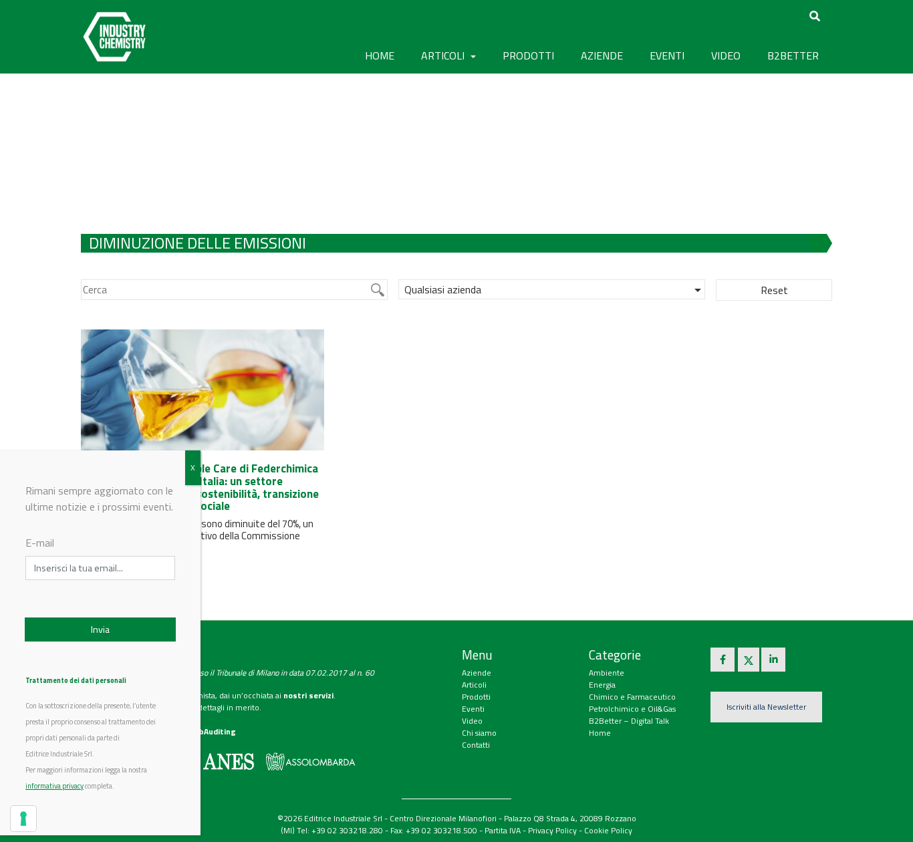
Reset (774, 290)
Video (472, 720)
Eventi (473, 708)
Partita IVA (503, 830)
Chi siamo (479, 732)
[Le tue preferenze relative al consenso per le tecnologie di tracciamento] (23, 818)
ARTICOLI (444, 55)
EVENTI (667, 55)
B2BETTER (793, 55)
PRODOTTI (528, 55)
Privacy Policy (552, 830)
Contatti (476, 744)
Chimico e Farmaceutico (632, 696)
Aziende (476, 672)
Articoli (474, 684)
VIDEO (726, 55)
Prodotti (476, 696)
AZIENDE (602, 55)
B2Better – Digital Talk (629, 720)
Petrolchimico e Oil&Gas (632, 708)
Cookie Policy (608, 830)
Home (379, 55)
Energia (602, 684)
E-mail (39, 543)
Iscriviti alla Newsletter (766, 706)
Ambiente (606, 672)
